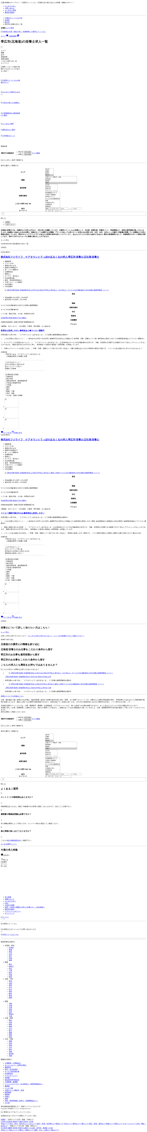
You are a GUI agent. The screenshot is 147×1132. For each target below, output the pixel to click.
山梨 (10, 983)
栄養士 (7, 1096)
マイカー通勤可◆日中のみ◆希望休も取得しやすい (22, 513)
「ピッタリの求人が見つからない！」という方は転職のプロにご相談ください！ (55, 636)
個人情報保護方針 (13, 840)
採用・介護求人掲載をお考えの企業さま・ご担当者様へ (25, 907)
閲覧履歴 (14, 36)
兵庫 (10, 1008)
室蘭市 (10, 1128)
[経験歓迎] (52, 206)
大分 (10, 1047)
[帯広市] (49, 175)
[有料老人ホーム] (52, 197)
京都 (10, 1005)
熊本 (10, 1049)
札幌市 (3, 1119)
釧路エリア (110, 1124)
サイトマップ (9, 913)
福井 (10, 991)
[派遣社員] (51, 189)
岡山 (10, 1020)
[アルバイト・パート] (51, 191)
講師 (6, 1098)
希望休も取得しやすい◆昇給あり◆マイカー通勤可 (22, 330)
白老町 (25, 1128)
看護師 (7, 1086)
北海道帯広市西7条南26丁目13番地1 (13, 318)
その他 (7, 1103)
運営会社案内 (9, 12)
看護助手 (8, 1067)
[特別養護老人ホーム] (52, 193)
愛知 (10, 995)
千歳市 (20, 1121)
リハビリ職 (9, 1088)
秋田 (10, 952)
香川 (10, 1030)
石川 (10, 987)
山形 (10, 954)
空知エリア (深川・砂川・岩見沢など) (14, 1124)
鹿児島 (11, 1053)
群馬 (10, 977)
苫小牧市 (4, 1128)
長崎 (10, 1045)
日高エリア (5, 1130)
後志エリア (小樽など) (17, 1130)
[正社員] (51, 185)
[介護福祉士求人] (52, 203)
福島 (10, 960)
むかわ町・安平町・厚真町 (38, 1128)
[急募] (52, 201)
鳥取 (10, 1024)
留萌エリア (60, 1124)
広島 (10, 1022)
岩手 (10, 956)
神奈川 (11, 966)
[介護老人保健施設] (52, 195)
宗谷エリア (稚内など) (72, 1124)
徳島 (10, 1035)
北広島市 (9, 1121)
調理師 (7, 1094)
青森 (10, 949)
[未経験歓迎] (52, 204)
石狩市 (25, 1121)
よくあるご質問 (10, 10)
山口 (10, 1028)
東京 (10, 964)
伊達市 (20, 1128)
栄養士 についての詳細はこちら (12, 696)
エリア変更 (10, 28)
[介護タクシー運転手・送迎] (61, 177)
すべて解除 (36, 153)
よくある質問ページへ (9, 844)
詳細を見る (17, 433)
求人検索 (8, 897)
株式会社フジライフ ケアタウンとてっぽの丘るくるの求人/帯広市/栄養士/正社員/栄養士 (50, 257)
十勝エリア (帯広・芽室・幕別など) (93, 1124)
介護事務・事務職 (11, 1082)
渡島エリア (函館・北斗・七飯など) (38, 1130)
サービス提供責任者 (12, 1071)
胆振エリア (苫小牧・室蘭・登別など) (23, 1126)
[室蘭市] (49, 171)
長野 (10, 985)
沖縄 (10, 1056)
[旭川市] (49, 169)
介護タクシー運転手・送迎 (14, 1090)
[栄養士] (61, 183)
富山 (10, 989)
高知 (10, 1037)
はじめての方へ (10, 6)
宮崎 (10, 1051)
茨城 (10, 975)
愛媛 (10, 1033)
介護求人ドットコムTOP (13, 18)
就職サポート (9, 899)
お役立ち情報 (9, 905)
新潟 (10, 981)
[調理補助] (61, 179)
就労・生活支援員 (11, 1069)
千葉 (10, 970)
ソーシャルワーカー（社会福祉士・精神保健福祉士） (24, 1084)
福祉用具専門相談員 (12, 1080)
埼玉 (10, 968)
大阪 (10, 1003)
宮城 (10, 958)
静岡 (10, 998)
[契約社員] (51, 187)
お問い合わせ (9, 8)
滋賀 (10, 1010)
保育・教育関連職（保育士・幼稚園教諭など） (21, 1101)
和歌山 (11, 1014)
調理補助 (8, 1092)
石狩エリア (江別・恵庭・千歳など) (21, 1119)
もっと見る (5, 240)
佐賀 (10, 1043)
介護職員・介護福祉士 (13, 1063)
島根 (10, 1026)
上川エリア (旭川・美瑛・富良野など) (41, 1124)
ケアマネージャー (11, 1075)
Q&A (6, 903)
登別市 (15, 1128)
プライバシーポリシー (13, 911)
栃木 (10, 972)
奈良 (10, 1012)
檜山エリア (55, 1130)
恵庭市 (15, 1121)
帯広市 (7, 22)
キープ (5, 36)
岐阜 (10, 993)
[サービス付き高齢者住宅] (52, 199)
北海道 (7, 20)
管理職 (7, 1078)
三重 (10, 1016)
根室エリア (118, 1124)
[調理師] (61, 181)
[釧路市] (49, 173)
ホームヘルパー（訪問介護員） (16, 1065)
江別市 (3, 1121)
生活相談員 (9, 1073)
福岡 (10, 1041)
